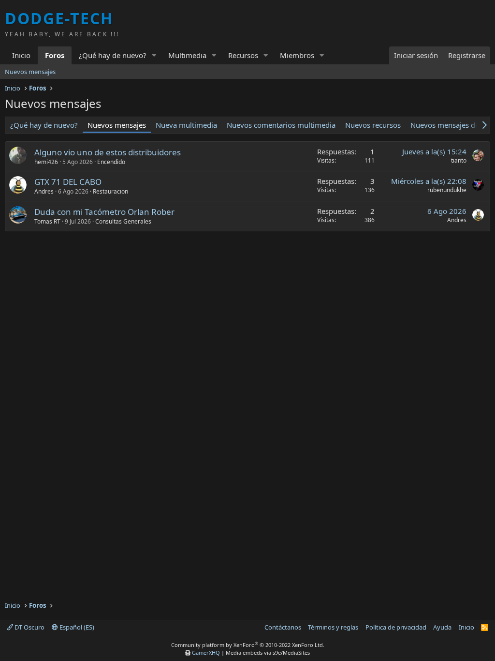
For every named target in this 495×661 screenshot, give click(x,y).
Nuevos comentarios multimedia (281, 125)
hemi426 (46, 162)
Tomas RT (47, 221)
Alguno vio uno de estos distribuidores (107, 152)
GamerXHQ (206, 652)
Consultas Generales (123, 221)
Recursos (243, 55)
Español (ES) (76, 627)
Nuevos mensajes (30, 71)
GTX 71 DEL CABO (68, 181)
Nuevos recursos (373, 125)
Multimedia (187, 55)
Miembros (297, 55)
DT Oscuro (28, 627)
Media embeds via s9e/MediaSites (268, 652)
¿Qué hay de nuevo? (112, 55)
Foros (54, 55)
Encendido (111, 162)
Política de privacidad (395, 627)
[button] (154, 55)
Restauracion (110, 191)
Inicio (21, 55)
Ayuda (442, 627)
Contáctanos (282, 627)
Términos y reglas (333, 627)
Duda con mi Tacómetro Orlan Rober (104, 211)
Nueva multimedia (186, 125)
